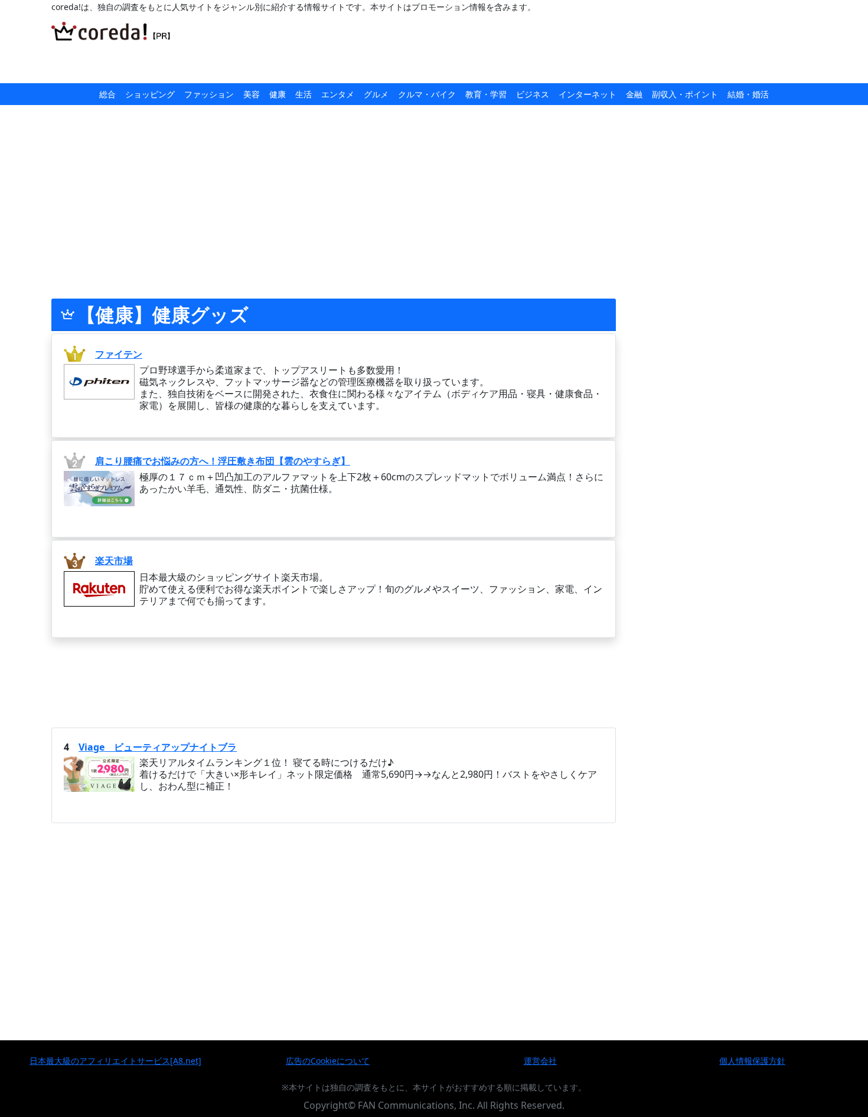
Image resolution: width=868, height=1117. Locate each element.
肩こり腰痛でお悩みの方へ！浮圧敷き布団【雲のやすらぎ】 (222, 460)
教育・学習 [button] (486, 94)
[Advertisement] (458, 48)
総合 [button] (107, 94)
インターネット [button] (587, 94)
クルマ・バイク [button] (427, 94)
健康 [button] (277, 94)
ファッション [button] (209, 94)
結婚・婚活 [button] (748, 94)
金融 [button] (634, 94)
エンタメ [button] (337, 94)
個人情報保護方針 (752, 1060)
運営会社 (540, 1060)
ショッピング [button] (150, 94)
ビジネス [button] (532, 94)
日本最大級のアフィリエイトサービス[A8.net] (115, 1060)
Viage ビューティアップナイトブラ (158, 747)
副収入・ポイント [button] (685, 94)
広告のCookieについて (328, 1060)
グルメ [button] (376, 94)
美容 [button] (251, 94)
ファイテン (118, 354)
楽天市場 (114, 560)
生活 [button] (303, 94)
